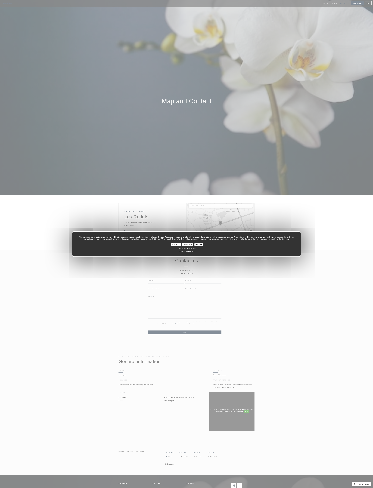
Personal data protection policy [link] (187, 248)
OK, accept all (176, 244)
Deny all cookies (187, 244)
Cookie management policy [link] (186, 251)
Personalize (198, 244)
